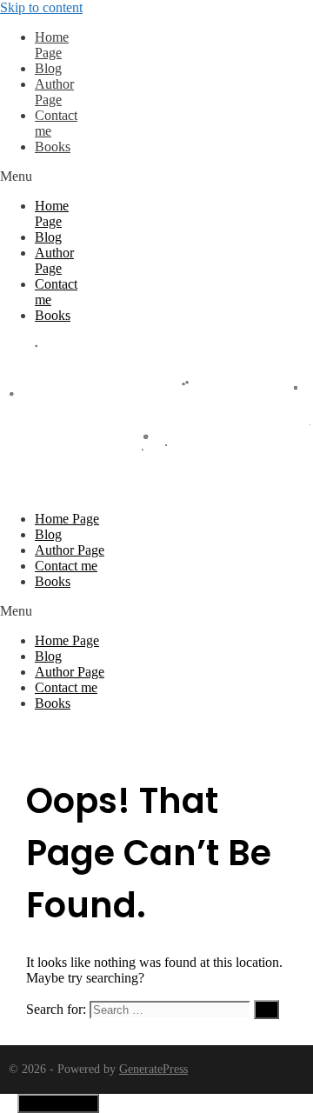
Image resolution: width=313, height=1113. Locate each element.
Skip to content (41, 7)
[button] (47, 176)
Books (52, 146)
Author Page (54, 92)
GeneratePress (153, 1069)
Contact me (66, 565)
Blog (48, 68)
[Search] (266, 1009)
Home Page (52, 45)
